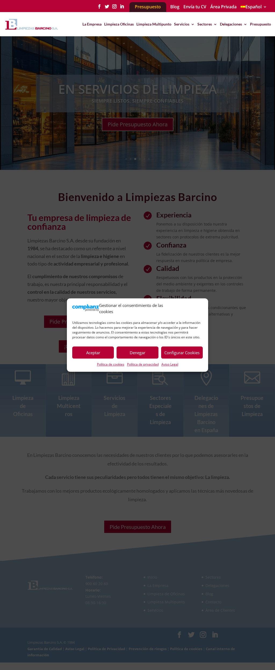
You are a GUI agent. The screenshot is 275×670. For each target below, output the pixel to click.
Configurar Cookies (182, 352)
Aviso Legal (169, 364)
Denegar (137, 352)
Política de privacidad (143, 364)
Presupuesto (260, 24)
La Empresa (92, 24)
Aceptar (93, 352)
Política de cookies (110, 364)
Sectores (204, 24)
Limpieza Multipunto (153, 24)
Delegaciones (231, 24)
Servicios (181, 24)
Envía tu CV (194, 7)
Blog (174, 7)
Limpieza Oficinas (119, 24)
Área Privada (223, 7)
